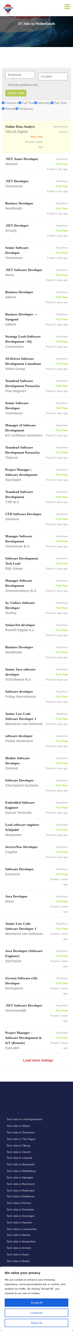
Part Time (60, 103)
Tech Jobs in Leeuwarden (22, 1229)
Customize (36, 1312)
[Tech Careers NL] (8, 9)
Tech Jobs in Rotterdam (21, 1190)
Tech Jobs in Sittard (18, 1125)
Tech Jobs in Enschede (20, 1209)
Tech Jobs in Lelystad (19, 1157)
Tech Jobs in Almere (18, 1234)
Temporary (25, 108)
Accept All (36, 1302)
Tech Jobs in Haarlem (19, 1222)
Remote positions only (23, 85)
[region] (36, 1299)
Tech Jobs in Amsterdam (21, 1241)
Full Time (27, 103)
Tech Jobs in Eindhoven (21, 1196)
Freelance (11, 103)
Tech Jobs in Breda (18, 1261)
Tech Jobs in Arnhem (19, 1247)
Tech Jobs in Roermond (21, 1183)
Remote (10, 108)
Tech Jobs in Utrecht (19, 1151)
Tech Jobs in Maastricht (20, 1164)
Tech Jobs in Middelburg (21, 1170)
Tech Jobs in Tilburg (18, 1145)
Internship (44, 103)
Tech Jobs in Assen (18, 1254)
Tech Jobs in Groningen (21, 1215)
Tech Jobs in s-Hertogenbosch (24, 1119)
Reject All (36, 1322)
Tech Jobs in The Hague (21, 1138)
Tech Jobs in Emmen (19, 1202)
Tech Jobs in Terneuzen (21, 1132)
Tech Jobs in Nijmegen (20, 1177)
